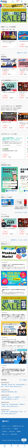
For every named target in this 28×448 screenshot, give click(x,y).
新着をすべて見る (22, 52)
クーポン (17, 1)
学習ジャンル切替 (13, 2)
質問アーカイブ (5, 434)
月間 (7, 29)
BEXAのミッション (6, 426)
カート (21, 2)
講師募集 (19, 431)
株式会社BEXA (14, 434)
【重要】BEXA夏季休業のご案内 (9, 391)
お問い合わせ (12, 431)
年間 (10, 29)
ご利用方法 (4, 431)
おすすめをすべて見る (21, 212)
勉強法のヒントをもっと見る (19, 240)
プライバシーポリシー (7, 428)
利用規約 (16, 428)
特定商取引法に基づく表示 (18, 426)
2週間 (3, 29)
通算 (14, 29)
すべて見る (23, 380)
